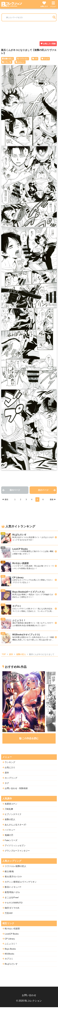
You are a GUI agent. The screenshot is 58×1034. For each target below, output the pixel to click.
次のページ (43, 490)
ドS (35, 59)
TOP (4, 654)
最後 (51, 499)
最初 (6, 499)
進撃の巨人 (8, 59)
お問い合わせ (29, 995)
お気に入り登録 (49, 44)
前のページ (15, 490)
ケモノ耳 (7, 62)
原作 (11, 654)
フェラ (46, 59)
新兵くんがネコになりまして (41, 654)
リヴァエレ (23, 59)
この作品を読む (30, 738)
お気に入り (44, 6)
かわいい (21, 62)
